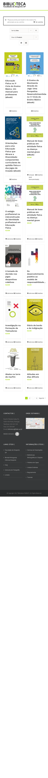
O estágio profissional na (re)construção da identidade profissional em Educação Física (13, 219)
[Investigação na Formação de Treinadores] (13, 310)
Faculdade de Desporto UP (12, 451)
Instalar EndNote (32, 467)
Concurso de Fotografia (12, 470)
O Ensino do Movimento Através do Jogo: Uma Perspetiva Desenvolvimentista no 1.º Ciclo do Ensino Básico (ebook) (36, 91)
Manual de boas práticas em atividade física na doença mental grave (35, 215)
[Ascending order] (36, 30)
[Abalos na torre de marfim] (13, 359)
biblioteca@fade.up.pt (15, 429)
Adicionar (10, 239)
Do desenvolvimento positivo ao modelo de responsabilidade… (36, 276)
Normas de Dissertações (34, 450)
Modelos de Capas (33, 462)
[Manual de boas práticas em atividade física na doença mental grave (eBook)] (34, 126)
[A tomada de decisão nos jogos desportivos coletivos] (13, 256)
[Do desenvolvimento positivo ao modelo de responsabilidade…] (34, 256)
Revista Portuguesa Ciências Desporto (11, 459)
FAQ (6, 465)
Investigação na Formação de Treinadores (13, 328)
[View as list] (26, 43)
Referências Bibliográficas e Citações (35, 456)
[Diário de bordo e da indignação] (34, 310)
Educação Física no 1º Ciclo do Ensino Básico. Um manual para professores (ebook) (13, 88)
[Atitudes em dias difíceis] (34, 359)
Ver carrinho (39, 22)
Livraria (7, 475)
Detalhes (14, 111)
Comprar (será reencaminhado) (32, 177)
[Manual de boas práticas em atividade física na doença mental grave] (34, 195)
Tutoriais (30, 477)
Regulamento (31, 472)
